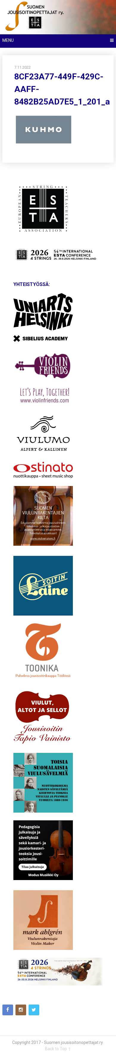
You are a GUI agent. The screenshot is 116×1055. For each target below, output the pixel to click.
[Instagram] (20, 1010)
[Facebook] (7, 1010)
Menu (8, 40)
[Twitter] (34, 1010)
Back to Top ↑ (58, 1048)
